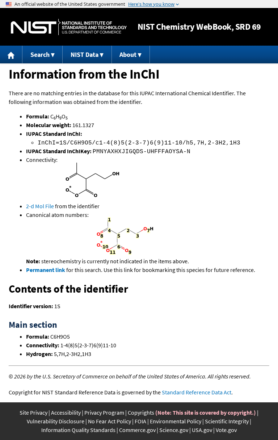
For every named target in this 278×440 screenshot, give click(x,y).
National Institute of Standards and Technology (69, 27)
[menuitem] (11, 54)
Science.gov (173, 429)
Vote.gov (226, 429)
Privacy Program (104, 412)
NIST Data (84, 54)
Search (40, 54)
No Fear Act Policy (109, 421)
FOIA (140, 421)
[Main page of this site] (11, 54)
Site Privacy (33, 412)
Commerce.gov (137, 429)
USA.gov (202, 429)
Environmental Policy (175, 421)
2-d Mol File (40, 206)
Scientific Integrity (227, 421)
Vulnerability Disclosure (55, 421)
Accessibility (66, 412)
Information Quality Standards (78, 429)
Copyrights (141, 412)
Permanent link (45, 269)
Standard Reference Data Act (196, 392)
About (127, 54)
